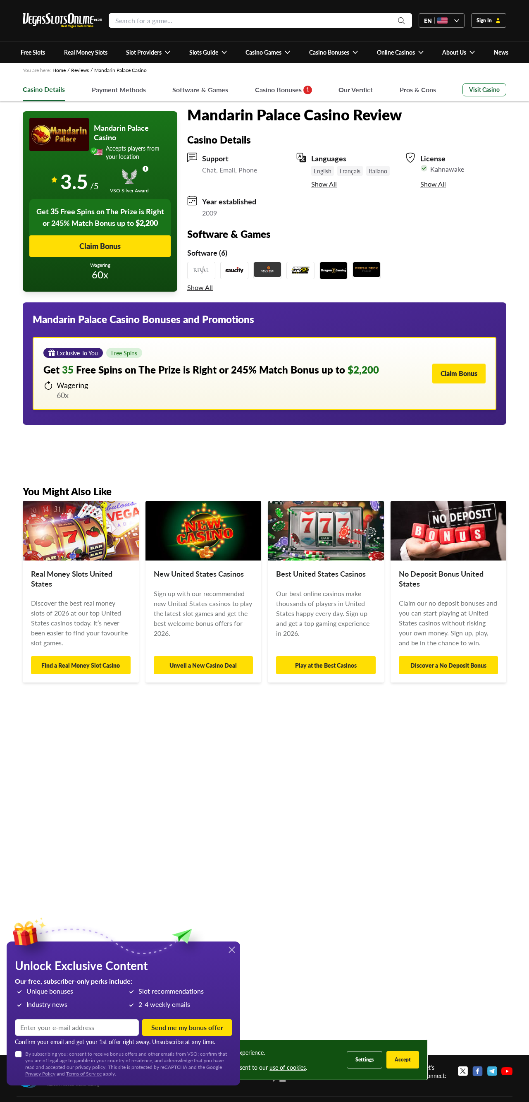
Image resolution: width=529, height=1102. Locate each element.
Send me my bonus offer (187, 1027)
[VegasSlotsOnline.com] (62, 20)
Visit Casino (484, 89)
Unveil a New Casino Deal (203, 665)
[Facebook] (477, 1071)
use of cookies (287, 1067)
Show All (324, 184)
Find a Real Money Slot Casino (80, 665)
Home (59, 70)
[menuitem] (148, 52)
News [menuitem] (501, 52)
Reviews (80, 70)
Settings (364, 1059)
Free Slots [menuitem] (33, 52)
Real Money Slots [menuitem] (85, 52)
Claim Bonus (100, 246)
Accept (403, 1059)
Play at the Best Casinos (326, 665)
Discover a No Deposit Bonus (448, 665)
